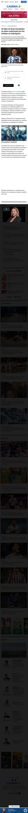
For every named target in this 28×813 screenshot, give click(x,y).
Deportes (6, 2)
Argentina (10, 9)
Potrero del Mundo (5, 21)
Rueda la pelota (19, 21)
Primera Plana (12, 21)
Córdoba (16, 9)
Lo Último (5, 9)
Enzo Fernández (16, 91)
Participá (24, 2)
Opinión (16, 2)
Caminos (11, 2)
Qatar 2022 (14, 19)
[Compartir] (19, 85)
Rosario (22, 9)
